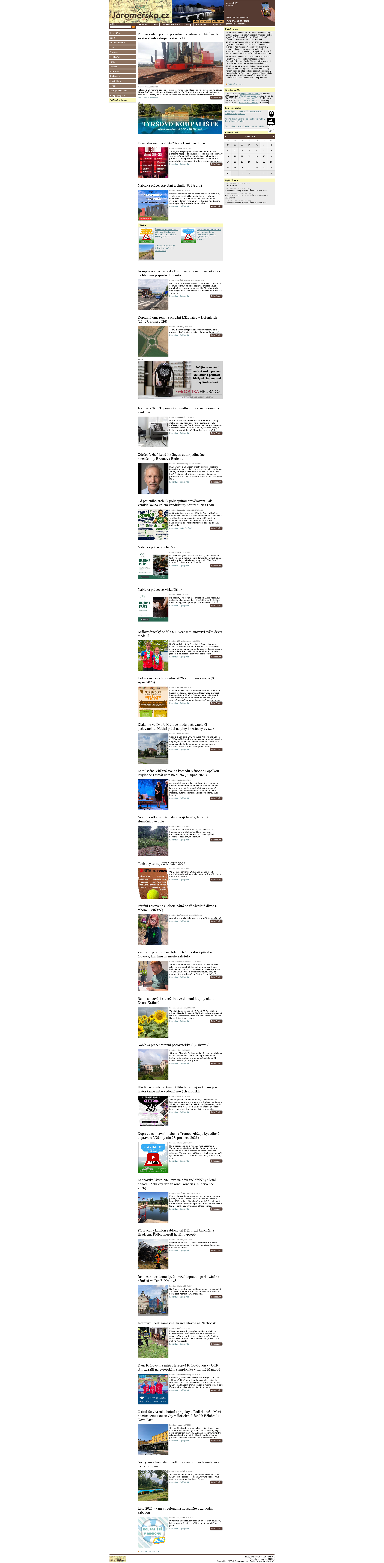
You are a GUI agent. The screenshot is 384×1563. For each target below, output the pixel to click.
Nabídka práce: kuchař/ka (156, 547)
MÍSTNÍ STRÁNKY (171, 24)
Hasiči (179, 826)
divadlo (179, 148)
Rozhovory (115, 76)
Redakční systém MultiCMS (262, 1561)
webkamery (218, 21)
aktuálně (180, 280)
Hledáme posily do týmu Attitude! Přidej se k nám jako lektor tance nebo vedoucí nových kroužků (178, 1089)
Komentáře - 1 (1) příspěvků (180, 528)
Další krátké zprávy (235, 84)
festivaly (180, 687)
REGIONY (143, 24)
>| (158, 1551)
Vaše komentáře (232, 90)
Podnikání (114, 71)
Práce (179, 191)
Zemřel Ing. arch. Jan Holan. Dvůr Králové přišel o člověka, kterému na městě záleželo (175, 954)
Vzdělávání (115, 57)
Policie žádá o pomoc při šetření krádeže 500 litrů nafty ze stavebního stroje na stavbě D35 (178, 36)
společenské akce (183, 1193)
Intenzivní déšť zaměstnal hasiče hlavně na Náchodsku (178, 1323)
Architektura (115, 81)
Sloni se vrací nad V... (248, 98)
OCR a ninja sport (184, 641)
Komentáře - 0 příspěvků (148, 98)
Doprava (114, 52)
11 (155, 1551)
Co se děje (115, 33)
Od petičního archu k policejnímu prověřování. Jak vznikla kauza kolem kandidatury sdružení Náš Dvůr (176, 503)
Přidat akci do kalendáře (237, 21)
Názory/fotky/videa (118, 90)
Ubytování (216, 24)
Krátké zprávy (231, 29)
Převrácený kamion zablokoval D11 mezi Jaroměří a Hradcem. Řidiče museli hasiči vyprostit (176, 1232)
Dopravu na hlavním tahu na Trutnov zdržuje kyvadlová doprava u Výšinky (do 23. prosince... (209, 234)
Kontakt (229, 5)
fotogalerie (205, 21)
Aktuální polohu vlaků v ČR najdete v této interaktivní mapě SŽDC (243, 112)
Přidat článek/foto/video (237, 17)
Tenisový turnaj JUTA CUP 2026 (161, 864)
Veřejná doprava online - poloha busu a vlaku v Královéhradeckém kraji (245, 120)
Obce (155, 24)
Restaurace (201, 24)
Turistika (113, 66)
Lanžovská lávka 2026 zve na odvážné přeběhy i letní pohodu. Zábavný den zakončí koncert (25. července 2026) (177, 1184)
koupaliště (181, 1471)
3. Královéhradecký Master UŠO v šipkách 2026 (246, 190)
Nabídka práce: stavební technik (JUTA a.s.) (170, 185)
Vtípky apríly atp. (117, 95)
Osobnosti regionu (184, 464)
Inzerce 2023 (232, 3)
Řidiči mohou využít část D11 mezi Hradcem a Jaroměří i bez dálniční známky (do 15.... (166, 233)
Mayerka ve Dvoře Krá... (250, 96)
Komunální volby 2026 (185, 510)
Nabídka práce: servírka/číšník (160, 589)
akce (196, 21)
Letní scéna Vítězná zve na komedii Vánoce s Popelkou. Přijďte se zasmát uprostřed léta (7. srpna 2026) (179, 773)
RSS (247, 1557)
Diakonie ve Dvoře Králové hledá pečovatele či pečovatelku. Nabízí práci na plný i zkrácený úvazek (176, 726)
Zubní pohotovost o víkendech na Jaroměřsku (244, 126)
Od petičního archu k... (250, 94)
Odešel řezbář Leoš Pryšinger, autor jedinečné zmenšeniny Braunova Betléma (171, 456)
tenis (178, 869)
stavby (179, 1425)
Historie (113, 86)
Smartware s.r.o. (242, 1561)
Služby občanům (117, 42)
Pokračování (216, 98)
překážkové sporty (184, 1375)
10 (152, 1551)
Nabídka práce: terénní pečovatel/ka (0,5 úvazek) (174, 1045)
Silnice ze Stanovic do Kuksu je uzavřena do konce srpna (165, 248)
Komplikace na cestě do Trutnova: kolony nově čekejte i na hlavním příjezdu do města (179, 273)
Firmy (112, 62)
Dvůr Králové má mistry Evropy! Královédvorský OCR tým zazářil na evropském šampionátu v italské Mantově (179, 1367)
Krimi (112, 47)
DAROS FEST (231, 185)
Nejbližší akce (231, 180)
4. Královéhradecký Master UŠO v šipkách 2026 (246, 203)
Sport (112, 38)
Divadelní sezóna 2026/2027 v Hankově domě (171, 143)
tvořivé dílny (181, 1008)
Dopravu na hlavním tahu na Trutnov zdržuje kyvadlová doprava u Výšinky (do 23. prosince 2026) (178, 1136)
